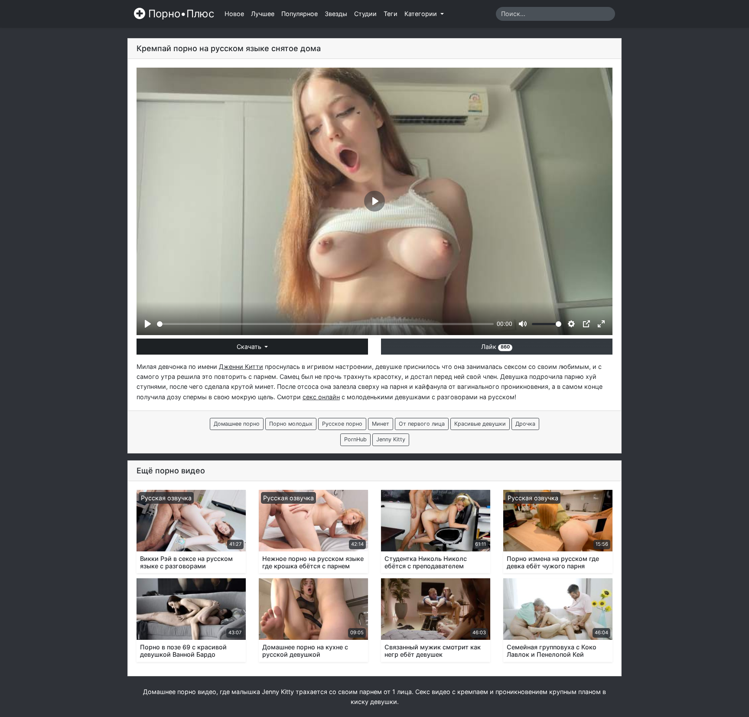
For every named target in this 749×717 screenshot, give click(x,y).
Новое (234, 13)
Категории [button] (421, 13)
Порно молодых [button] (291, 423)
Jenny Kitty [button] (390, 439)
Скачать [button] (250, 346)
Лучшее (262, 13)
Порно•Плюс (179, 13)
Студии (365, 13)
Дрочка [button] (525, 423)
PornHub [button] (355, 439)
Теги (390, 13)
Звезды (336, 13)
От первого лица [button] (422, 423)
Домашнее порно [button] (237, 423)
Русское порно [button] (342, 423)
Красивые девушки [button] (480, 423)
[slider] (325, 324)
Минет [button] (380, 423)
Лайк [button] (495, 346)
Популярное (299, 13)
